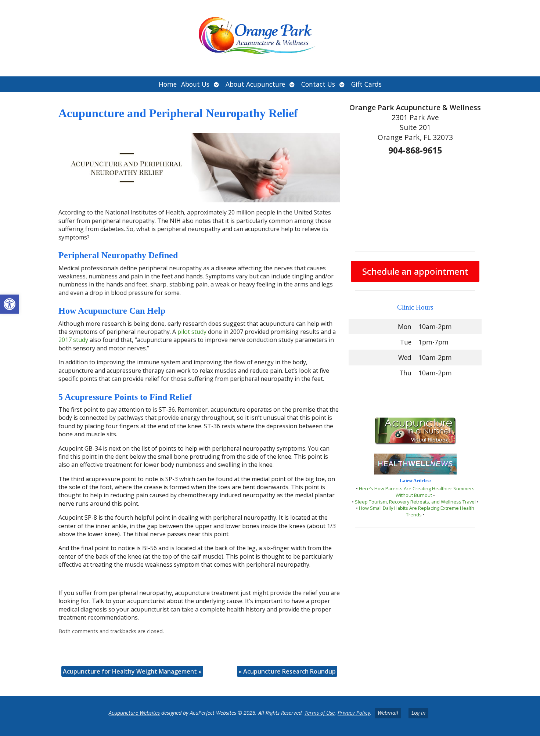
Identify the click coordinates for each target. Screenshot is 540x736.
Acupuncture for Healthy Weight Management (132, 671)
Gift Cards (366, 84)
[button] (9, 304)
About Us (195, 84)
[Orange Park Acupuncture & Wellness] (270, 38)
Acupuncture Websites (134, 712)
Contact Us (318, 84)
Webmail (388, 712)
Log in (418, 712)
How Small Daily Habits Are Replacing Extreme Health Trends (416, 511)
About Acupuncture (255, 84)
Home (168, 84)
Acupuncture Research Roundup (287, 671)
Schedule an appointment (415, 271)
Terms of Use (320, 712)
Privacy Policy (354, 712)
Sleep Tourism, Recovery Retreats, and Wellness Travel (415, 501)
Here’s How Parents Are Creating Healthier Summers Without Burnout (417, 491)
